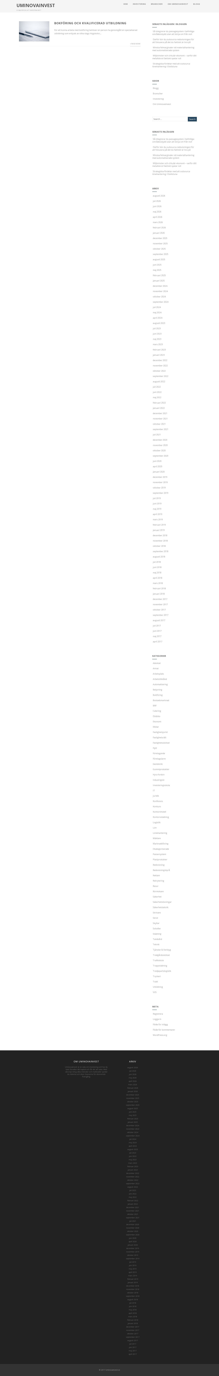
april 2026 (157, 217)
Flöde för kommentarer (164, 1029)
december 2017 (160, 599)
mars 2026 (158, 222)
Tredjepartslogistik (162, 971)
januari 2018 (159, 593)
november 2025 (160, 243)
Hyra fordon (159, 774)
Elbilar (156, 726)
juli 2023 (157, 328)
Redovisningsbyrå (161, 870)
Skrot (155, 918)
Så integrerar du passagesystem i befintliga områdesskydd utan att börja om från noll (173, 33)
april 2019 (157, 514)
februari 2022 (159, 402)
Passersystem (159, 854)
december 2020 (160, 439)
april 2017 (157, 641)
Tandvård (157, 939)
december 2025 (160, 238)
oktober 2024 (159, 296)
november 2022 (160, 365)
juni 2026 (157, 206)
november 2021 (160, 418)
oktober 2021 (159, 424)
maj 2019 (157, 508)
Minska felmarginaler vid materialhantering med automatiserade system (173, 49)
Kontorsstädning (161, 817)
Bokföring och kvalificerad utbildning (90, 23)
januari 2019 (159, 530)
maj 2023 (157, 339)
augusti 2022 (159, 381)
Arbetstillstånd (160, 679)
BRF (155, 705)
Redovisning (159, 864)
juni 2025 (157, 264)
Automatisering (160, 684)
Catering (157, 711)
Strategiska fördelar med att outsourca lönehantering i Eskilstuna (171, 65)
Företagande (159, 753)
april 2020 (157, 466)
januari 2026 (159, 233)
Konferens (158, 801)
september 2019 (160, 493)
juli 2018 (157, 562)
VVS (155, 992)
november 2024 (160, 291)
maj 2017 (157, 636)
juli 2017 (157, 625)
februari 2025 (159, 275)
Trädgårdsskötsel (161, 955)
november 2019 (160, 482)
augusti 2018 (159, 556)
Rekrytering (158, 880)
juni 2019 (157, 503)
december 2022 (160, 360)
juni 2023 (157, 333)
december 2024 (160, 286)
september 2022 (160, 376)
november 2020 (160, 445)
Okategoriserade (161, 849)
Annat (156, 668)
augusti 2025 (159, 259)
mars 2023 (158, 344)
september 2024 (160, 301)
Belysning (157, 689)
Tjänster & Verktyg (162, 949)
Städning (157, 933)
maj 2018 (157, 572)
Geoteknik (158, 764)
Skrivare (157, 912)
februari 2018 (159, 588)
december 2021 (160, 413)
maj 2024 (157, 312)
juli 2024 (157, 307)
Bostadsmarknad (161, 700)
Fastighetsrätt (159, 737)
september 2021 (160, 429)
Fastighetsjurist (160, 732)
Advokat (157, 663)
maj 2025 (157, 270)
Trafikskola (158, 960)
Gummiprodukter (161, 769)
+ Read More (135, 44)
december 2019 (160, 477)
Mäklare (157, 838)
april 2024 (157, 317)
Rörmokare (158, 891)
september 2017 (160, 615)
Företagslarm (159, 758)
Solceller (157, 928)
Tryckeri (157, 976)
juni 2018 (157, 567)
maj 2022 (157, 397)
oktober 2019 (159, 487)
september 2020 (160, 455)
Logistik (156, 822)
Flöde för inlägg (160, 1024)
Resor (155, 886)
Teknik (156, 944)
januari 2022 (159, 408)
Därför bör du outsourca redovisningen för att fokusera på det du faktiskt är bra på (173, 41)
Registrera (158, 1013)
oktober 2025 (159, 248)
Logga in (157, 1019)
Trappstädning (160, 965)
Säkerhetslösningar (162, 902)
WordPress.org (160, 1035)
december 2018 (160, 535)
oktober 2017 (159, 609)
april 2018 (157, 577)
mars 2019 (158, 519)
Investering (139, 4)
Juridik (156, 795)
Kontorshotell (159, 811)
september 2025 (160, 254)
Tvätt (155, 981)
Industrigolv (158, 780)
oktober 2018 (159, 546)
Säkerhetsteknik (160, 907)
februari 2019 (159, 524)
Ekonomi (157, 721)
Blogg (196, 4)
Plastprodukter (160, 859)
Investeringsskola (161, 785)
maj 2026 (157, 211)
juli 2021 (157, 434)
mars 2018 (158, 583)
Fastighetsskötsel (161, 742)
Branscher (157, 4)
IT (154, 790)
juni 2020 (157, 461)
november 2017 (160, 604)
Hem (125, 4)
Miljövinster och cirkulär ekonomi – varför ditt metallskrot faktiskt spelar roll (174, 57)
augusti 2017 (159, 620)
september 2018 (160, 551)
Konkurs (157, 806)
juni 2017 (157, 631)
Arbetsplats (158, 673)
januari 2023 (159, 355)
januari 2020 (159, 471)
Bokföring (158, 695)
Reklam (156, 875)
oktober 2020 (159, 450)
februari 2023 (159, 349)
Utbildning (158, 987)
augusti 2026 (159, 195)
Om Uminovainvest (178, 4)
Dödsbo (156, 716)
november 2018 (160, 540)
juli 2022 (157, 386)
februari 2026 (159, 227)
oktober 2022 (159, 370)
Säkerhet (157, 896)
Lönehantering (160, 833)
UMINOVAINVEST (35, 5)
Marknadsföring (160, 843)
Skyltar (156, 923)
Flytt (155, 748)
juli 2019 (157, 498)
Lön (155, 827)
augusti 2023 (159, 323)
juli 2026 (157, 201)
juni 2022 (157, 392)
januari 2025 (159, 280)
